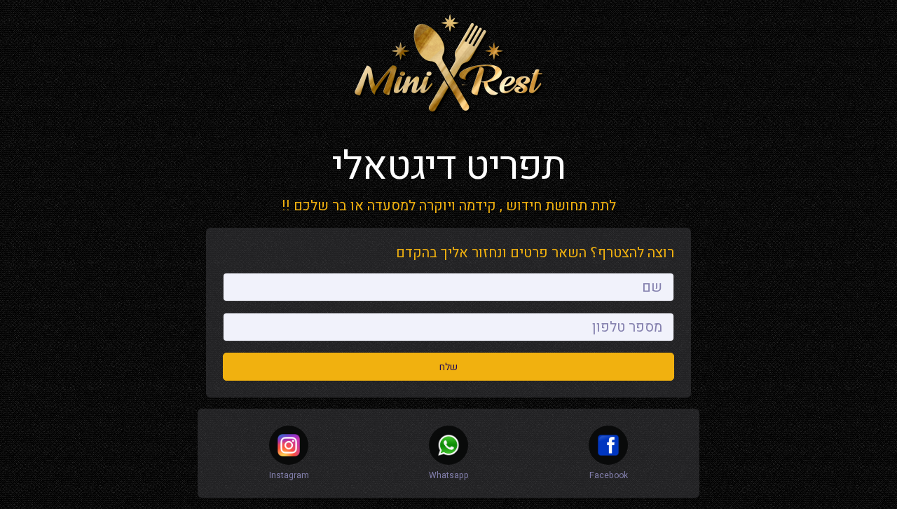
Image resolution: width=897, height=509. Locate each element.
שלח (448, 367)
